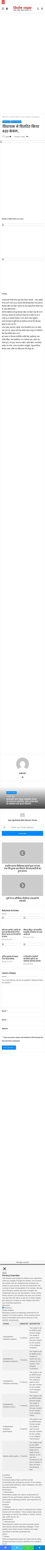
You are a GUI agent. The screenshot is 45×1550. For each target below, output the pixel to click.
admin (7, 136)
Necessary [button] (6, 1305)
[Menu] (3, 9)
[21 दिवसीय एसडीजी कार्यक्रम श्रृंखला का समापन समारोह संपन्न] (33, 948)
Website (5, 1028)
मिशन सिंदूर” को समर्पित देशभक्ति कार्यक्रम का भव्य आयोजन (32, 932)
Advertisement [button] (7, 1519)
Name (4, 1011)
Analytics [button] (5, 1504)
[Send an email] (10, 136)
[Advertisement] (22, 38)
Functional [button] (6, 1475)
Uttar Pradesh (26, 117)
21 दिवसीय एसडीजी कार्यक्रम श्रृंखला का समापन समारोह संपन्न (32, 958)
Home (6, 117)
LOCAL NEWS (15, 117)
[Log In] (7, 9)
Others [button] (4, 1534)
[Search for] (42, 9)
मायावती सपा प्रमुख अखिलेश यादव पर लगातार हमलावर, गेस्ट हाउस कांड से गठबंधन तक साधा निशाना (22, 801)
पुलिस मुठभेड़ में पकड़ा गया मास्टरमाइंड (10, 957)
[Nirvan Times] (22, 8)
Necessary (8, 1308)
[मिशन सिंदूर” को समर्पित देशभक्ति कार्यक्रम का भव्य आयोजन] (33, 922)
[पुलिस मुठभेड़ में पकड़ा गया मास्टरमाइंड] (12, 948)
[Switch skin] (38, 9)
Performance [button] (7, 1490)
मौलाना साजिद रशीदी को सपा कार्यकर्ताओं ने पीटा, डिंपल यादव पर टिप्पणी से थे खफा (11, 933)
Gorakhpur (36, 117)
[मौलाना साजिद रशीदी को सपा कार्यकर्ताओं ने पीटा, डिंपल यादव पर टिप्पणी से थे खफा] (12, 922)
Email (4, 1020)
